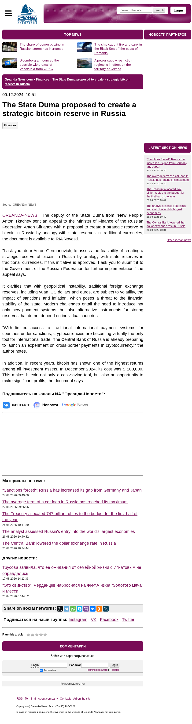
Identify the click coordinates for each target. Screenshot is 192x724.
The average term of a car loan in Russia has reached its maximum (65, 502)
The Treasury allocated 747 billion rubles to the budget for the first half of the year (165, 193)
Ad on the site (82, 698)
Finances (10, 125)
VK (93, 619)
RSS (20, 698)
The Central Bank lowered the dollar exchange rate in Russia (59, 543)
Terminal (30, 698)
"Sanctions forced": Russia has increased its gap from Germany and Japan (72, 490)
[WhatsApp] (73, 609)
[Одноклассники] (99, 609)
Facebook (109, 619)
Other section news (179, 240)
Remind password (97, 669)
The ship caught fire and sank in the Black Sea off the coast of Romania (118, 48)
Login (178, 10)
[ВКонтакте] (93, 609)
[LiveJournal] (106, 609)
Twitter (128, 619)
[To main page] (27, 13)
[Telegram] (66, 609)
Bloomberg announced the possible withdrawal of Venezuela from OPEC (39, 64)
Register (114, 669)
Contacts (65, 698)
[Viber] (86, 609)
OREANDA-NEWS (24, 204)
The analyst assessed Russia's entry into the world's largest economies (68, 531)
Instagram (78, 619)
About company (48, 698)
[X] (60, 609)
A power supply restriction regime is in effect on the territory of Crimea (113, 64)
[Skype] (79, 609)
